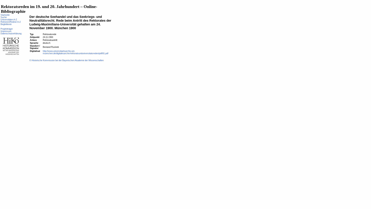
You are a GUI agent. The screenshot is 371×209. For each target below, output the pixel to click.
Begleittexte (6, 24)
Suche (4, 17)
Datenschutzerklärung (11, 33)
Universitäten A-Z (9, 19)
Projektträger (7, 29)
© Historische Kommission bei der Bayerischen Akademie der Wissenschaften (66, 60)
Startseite (5, 15)
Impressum (6, 31)
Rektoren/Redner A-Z (11, 22)
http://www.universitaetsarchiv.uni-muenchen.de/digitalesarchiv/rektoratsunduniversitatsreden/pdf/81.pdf (75, 52)
